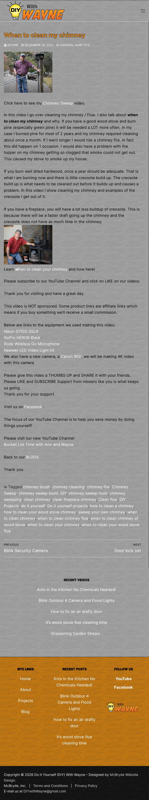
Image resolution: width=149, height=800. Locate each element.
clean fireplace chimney (74, 499)
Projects (25, 700)
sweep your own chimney (101, 512)
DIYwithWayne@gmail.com (44, 791)
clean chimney (37, 499)
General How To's (75, 45)
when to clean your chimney (53, 524)
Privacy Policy (86, 786)
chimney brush (36, 487)
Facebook (33, 406)
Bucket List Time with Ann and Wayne (39, 444)
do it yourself (33, 506)
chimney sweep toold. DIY (42, 493)
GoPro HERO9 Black (22, 337)
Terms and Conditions (50, 786)
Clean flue (107, 499)
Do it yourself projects (67, 506)
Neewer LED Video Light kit (29, 350)
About (25, 689)
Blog (25, 711)
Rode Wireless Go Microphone (32, 344)
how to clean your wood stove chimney (40, 512)
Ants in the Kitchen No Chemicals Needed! (76, 589)
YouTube (123, 678)
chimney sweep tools (88, 493)
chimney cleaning (68, 487)
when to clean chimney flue (62, 518)
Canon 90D (71, 356)
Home (25, 678)
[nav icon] (143, 11)
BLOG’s (32, 457)
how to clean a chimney (111, 506)
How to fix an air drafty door (76, 611)
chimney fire (98, 487)
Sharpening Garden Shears (76, 633)
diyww (12, 45)
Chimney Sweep (58, 103)
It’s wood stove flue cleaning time (76, 622)
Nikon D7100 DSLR (21, 331)
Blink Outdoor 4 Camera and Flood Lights (76, 600)
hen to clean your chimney (41, 269)
